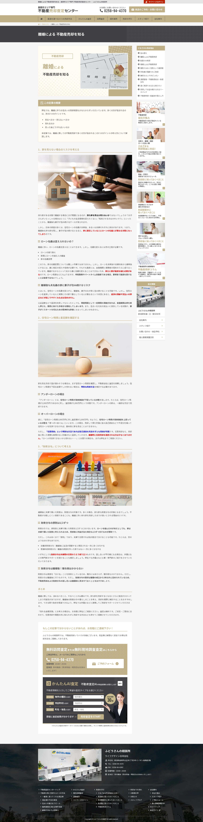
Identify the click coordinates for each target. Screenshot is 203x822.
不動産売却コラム (104, 807)
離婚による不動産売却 (148, 57)
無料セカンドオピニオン (149, 75)
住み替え (143, 53)
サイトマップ (155, 807)
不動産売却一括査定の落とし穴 (151, 96)
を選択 (62, 697)
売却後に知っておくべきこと (108, 803)
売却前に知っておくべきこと (108, 796)
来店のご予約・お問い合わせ (149, 9)
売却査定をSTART (91, 716)
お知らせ (133, 796)
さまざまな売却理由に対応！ (108, 793)
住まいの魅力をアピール (51, 803)
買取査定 (76, 796)
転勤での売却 (145, 60)
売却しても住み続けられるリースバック (151, 90)
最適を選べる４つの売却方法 (60, 18)
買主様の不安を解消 (49, 800)
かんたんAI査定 (84, 18)
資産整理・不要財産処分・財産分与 (151, 80)
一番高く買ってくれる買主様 (52, 796)
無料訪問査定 (78, 793)
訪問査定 (100, 18)
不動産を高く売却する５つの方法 (52, 793)
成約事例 (113, 18)
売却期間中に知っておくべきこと (110, 800)
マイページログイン (156, 2)
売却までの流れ (136, 790)
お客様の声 (134, 793)
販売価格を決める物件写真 (52, 807)
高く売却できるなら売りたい (151, 85)
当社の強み (156, 793)
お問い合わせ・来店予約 (149, 331)
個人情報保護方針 (146, 337)
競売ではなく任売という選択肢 (151, 68)
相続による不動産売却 (148, 64)
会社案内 (158, 18)
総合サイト (154, 810)
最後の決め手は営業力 (50, 810)
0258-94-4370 (62, 659)
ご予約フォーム (106, 663)
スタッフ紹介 (143, 18)
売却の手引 (127, 18)
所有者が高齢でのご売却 (149, 72)
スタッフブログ (136, 800)
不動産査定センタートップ (50, 790)
